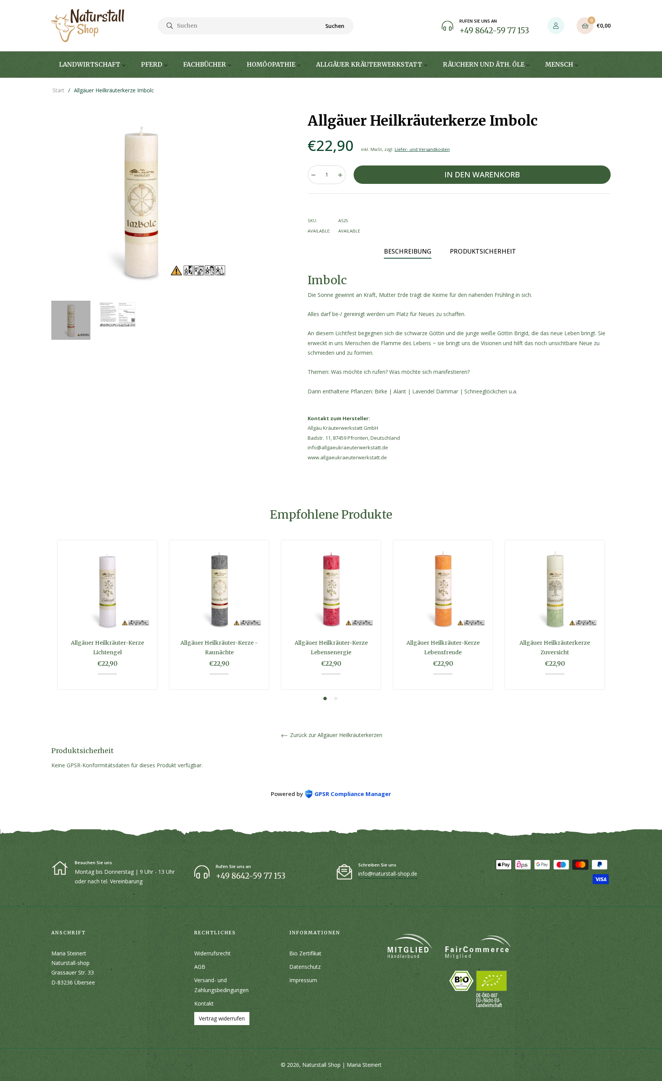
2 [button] (336, 698)
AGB (199, 966)
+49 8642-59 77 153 (494, 30)
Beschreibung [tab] (407, 251)
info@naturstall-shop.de (387, 873)
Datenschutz (305, 966)
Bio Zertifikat (305, 953)
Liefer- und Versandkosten (422, 149)
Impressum (303, 980)
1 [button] (325, 698)
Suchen (334, 25)
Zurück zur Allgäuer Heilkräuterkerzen (335, 735)
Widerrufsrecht (212, 953)
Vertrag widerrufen (222, 1018)
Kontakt (204, 1003)
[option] (107, 620)
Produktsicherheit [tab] (483, 251)
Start (58, 90)
